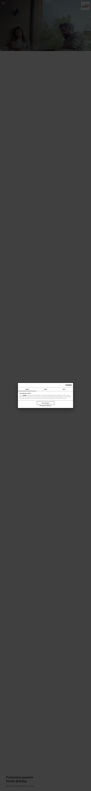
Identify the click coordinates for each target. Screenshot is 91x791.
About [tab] (64, 389)
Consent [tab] (27, 389)
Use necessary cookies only (45, 405)
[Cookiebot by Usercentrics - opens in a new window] (66, 385)
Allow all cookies (45, 403)
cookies (24, 395)
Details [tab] (45, 389)
